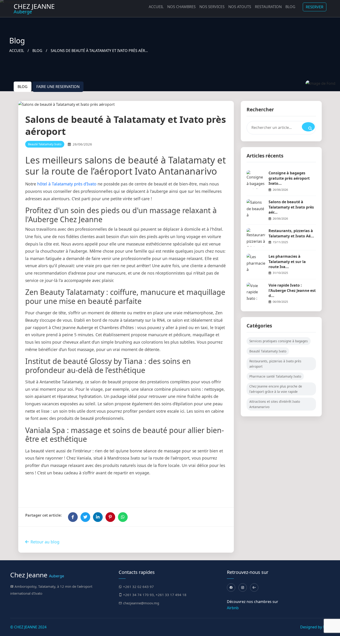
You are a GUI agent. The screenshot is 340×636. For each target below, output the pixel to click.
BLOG (37, 50)
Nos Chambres (181, 6)
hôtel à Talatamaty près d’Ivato (66, 184)
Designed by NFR (315, 627)
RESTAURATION (268, 6)
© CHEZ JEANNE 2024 (28, 627)
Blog (290, 6)
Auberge (34, 8)
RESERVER (314, 6)
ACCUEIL (16, 50)
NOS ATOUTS (239, 6)
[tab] (22, 87)
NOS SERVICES (212, 6)
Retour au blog (45, 542)
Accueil (156, 6)
